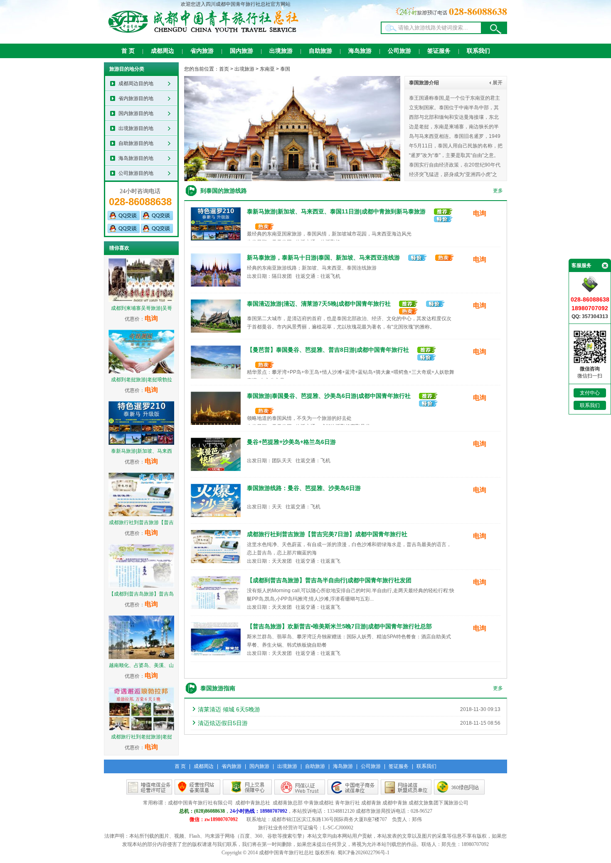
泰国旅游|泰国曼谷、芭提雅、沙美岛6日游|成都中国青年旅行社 (329, 395)
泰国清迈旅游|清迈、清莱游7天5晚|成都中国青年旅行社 (319, 303)
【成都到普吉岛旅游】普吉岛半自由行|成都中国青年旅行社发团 (329, 580)
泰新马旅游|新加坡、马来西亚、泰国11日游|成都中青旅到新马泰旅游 (336, 211)
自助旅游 (320, 51)
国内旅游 (241, 51)
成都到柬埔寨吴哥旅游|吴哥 (141, 308)
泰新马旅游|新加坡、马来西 (141, 451)
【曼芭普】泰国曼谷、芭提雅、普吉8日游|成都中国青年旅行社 (328, 349)
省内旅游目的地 (135, 98)
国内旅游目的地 (135, 113)
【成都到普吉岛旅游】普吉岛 (141, 594)
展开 (498, 83)
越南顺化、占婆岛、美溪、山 (141, 665)
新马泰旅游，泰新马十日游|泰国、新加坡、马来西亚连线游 (323, 257)
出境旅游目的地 (135, 128)
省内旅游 (202, 51)
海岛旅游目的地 (135, 158)
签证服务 (439, 51)
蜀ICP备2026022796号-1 (363, 853)
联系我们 (478, 51)
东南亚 (267, 69)
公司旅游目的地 (135, 173)
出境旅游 (281, 51)
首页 (224, 69)
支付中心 (590, 393)
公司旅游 (399, 51)
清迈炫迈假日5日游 (223, 723)
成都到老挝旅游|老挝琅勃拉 (141, 379)
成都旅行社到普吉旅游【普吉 (141, 522)
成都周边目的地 (135, 83)
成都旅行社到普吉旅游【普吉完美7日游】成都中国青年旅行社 (327, 534)
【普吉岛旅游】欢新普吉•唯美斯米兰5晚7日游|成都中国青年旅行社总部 (339, 626)
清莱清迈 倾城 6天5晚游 (229, 709)
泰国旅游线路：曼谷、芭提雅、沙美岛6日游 (304, 488)
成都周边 (162, 51)
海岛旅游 (360, 51)
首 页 (128, 51)
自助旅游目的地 (135, 143)
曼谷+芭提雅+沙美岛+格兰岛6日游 (291, 442)
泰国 (285, 69)
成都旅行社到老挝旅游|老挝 (141, 737)
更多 (498, 191)
